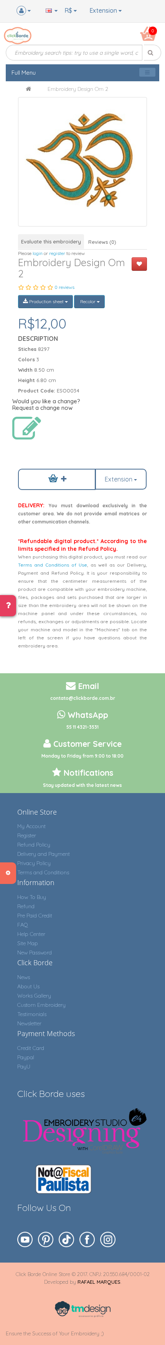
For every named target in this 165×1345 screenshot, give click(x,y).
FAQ (22, 924)
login (38, 253)
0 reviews (64, 287)
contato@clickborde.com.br (82, 698)
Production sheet (46, 301)
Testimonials (31, 1014)
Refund (26, 906)
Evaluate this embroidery (51, 241)
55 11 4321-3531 (82, 727)
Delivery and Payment (43, 853)
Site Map (27, 943)
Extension (104, 10)
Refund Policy (33, 844)
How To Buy (31, 897)
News (23, 977)
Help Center (31, 934)
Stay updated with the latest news (82, 785)
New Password (34, 952)
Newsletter (29, 1023)
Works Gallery (34, 995)
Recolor (88, 301)
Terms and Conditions (43, 872)
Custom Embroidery (41, 1004)
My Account (31, 826)
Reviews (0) (102, 242)
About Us (28, 986)
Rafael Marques (99, 1282)
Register (26, 835)
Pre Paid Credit (34, 915)
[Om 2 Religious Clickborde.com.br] (82, 161)
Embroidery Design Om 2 (78, 89)
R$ (69, 10)
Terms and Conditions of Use (52, 565)
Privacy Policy (34, 863)
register (57, 253)
